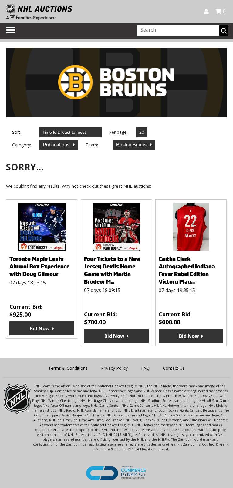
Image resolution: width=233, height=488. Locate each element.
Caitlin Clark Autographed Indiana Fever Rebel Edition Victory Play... (187, 270)
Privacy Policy (114, 368)
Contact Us (174, 368)
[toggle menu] (11, 30)
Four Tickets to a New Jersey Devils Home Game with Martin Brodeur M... (112, 270)
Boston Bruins (132, 144)
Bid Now (40, 328)
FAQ (145, 368)
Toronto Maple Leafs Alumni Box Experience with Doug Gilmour (39, 266)
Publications (57, 144)
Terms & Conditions (68, 368)
